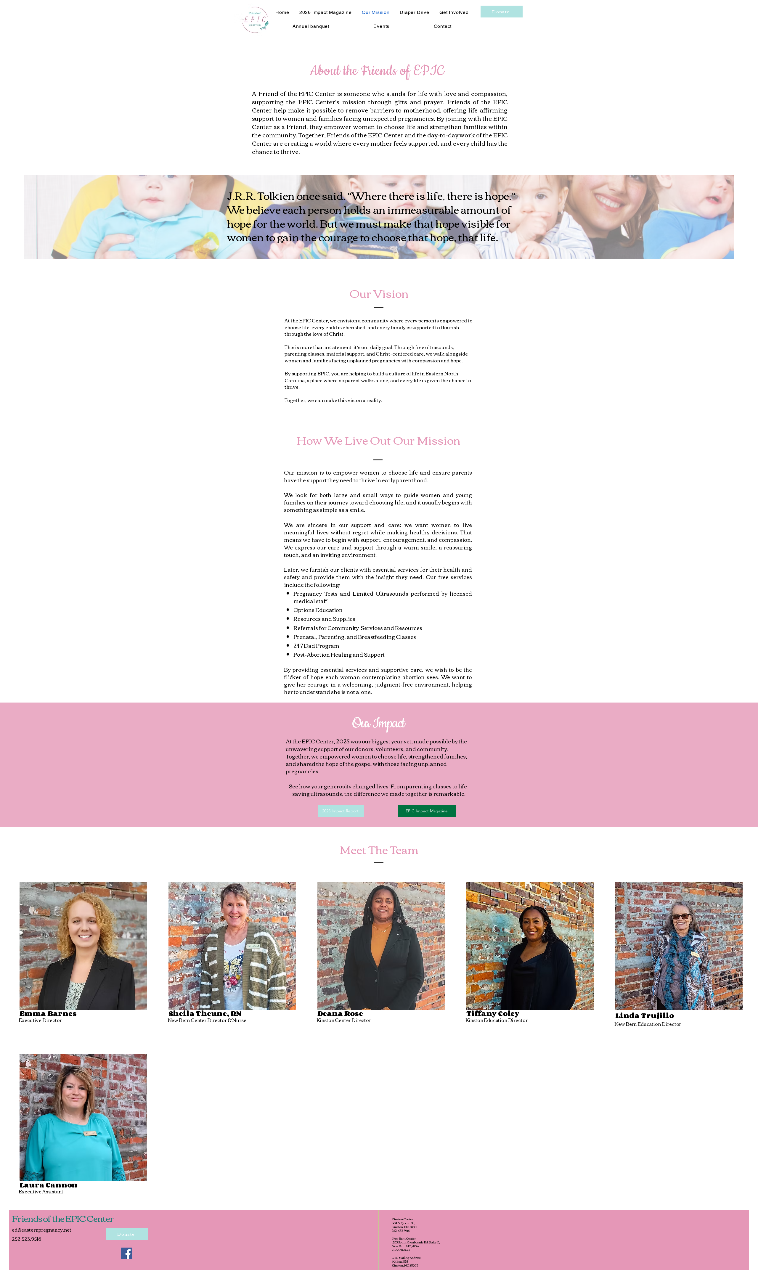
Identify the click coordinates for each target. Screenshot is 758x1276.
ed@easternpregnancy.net (41, 1229)
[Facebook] (126, 1253)
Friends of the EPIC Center (63, 1218)
